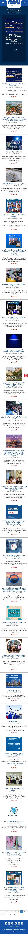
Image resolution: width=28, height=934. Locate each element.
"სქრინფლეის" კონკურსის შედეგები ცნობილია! (14, 623)
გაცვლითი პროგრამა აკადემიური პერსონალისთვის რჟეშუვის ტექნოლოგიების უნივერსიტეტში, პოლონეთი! (14, 453)
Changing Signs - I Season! (14, 152)
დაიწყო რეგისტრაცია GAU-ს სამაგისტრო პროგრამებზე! (14, 754)
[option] (14, 34)
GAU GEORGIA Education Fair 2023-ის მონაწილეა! (14, 215)
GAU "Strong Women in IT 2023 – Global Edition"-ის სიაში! (14, 38)
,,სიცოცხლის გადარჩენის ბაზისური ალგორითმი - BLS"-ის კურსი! (14, 556)
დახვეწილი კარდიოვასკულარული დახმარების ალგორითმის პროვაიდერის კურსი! (14, 522)
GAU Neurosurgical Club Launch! (14, 821)
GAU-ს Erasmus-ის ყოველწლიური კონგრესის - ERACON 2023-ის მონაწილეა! (14, 889)
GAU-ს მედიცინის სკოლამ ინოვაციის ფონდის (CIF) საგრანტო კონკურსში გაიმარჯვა (14, 251)
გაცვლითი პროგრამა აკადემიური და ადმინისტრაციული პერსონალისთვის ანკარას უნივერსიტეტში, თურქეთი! (14, 589)
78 (10, 914)
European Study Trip (14, 690)
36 (4, 914)
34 (25, 911)
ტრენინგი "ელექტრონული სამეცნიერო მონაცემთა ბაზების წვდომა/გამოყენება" (14, 488)
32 (18, 911)
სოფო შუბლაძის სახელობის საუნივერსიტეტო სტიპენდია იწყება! (14, 350)
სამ (15, 765)
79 (14, 914)
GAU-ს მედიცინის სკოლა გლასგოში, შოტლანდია (14, 318)
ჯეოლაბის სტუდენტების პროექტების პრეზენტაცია (14, 285)
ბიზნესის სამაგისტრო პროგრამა (15, 763)
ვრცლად (16, 49)
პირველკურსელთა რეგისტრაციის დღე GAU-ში (14, 417)
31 (15, 911)
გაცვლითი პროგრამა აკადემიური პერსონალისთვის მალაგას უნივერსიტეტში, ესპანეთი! (14, 384)
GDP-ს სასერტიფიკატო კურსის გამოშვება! (14, 789)
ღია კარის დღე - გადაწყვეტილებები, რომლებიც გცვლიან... (14, 853)
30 (12, 911)
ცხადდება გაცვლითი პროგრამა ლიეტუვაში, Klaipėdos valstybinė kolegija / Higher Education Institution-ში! (14, 119)
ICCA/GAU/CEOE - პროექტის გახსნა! (14, 184)
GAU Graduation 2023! (14, 721)
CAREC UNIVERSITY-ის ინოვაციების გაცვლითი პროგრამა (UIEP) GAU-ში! (14, 655)
